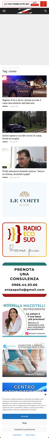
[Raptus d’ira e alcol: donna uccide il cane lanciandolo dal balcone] (24, 86)
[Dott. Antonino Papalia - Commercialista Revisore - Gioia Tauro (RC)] (24, 280)
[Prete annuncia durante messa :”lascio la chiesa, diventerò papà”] (24, 157)
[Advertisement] (24, 39)
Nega (24, 423)
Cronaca (5, 96)
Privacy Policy (30, 435)
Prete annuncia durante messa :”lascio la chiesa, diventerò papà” (23, 173)
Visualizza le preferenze (24, 429)
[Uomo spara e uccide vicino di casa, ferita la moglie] (24, 122)
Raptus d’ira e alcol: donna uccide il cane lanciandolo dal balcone (21, 102)
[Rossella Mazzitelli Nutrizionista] (24, 320)
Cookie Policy (17, 435)
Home (4, 68)
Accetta (24, 416)
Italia (4, 131)
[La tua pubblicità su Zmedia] (24, 4)
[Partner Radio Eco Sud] (24, 240)
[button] (45, 394)
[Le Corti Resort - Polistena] (24, 199)
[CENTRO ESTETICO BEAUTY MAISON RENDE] (24, 360)
